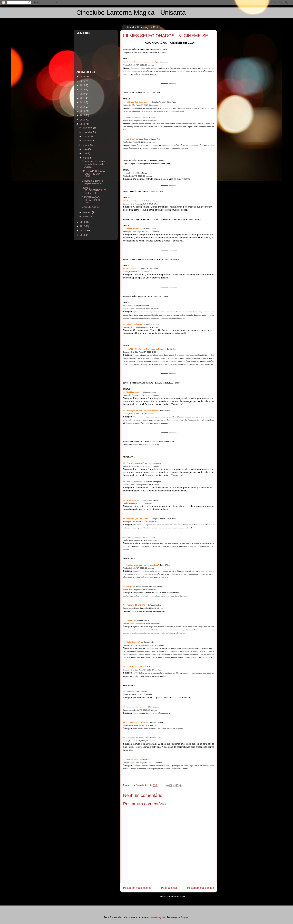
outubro (87, 136)
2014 (82, 124)
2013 (82, 222)
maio (85, 149)
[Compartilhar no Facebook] (177, 785)
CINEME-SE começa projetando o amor (92, 182)
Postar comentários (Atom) (173, 896)
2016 (82, 115)
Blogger (184, 917)
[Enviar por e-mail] (167, 785)
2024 (82, 85)
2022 (82, 94)
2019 (82, 107)
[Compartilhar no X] (173, 785)
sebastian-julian (157, 917)
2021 (82, 98)
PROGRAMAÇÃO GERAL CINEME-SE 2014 (93, 200)
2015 (82, 119)
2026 (82, 76)
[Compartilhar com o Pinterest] (180, 785)
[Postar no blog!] (170, 785)
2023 (82, 89)
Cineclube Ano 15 (90, 207)
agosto (86, 145)
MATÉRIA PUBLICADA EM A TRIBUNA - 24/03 (93, 174)
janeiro (86, 216)
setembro (88, 140)
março (86, 158)
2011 (82, 230)
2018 (82, 111)
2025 (82, 81)
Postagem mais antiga (200, 887)
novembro (88, 132)
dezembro (88, 127)
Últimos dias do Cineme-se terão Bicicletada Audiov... (94, 164)
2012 (82, 226)
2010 (82, 235)
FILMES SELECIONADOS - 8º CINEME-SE (94, 190)
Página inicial (169, 887)
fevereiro (87, 212)
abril (85, 153)
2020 (82, 102)
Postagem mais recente (137, 887)
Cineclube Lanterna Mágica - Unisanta (131, 12)
